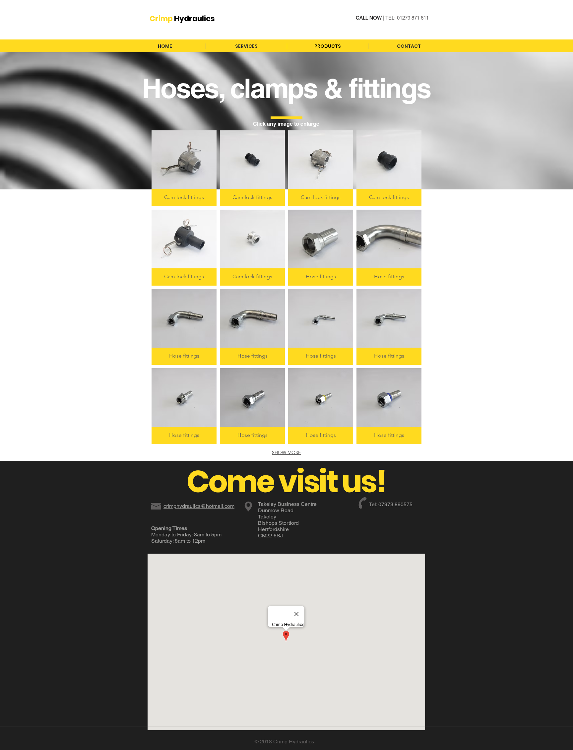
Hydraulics (182, 19)
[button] (184, 168)
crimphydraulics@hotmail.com (198, 506)
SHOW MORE (286, 452)
